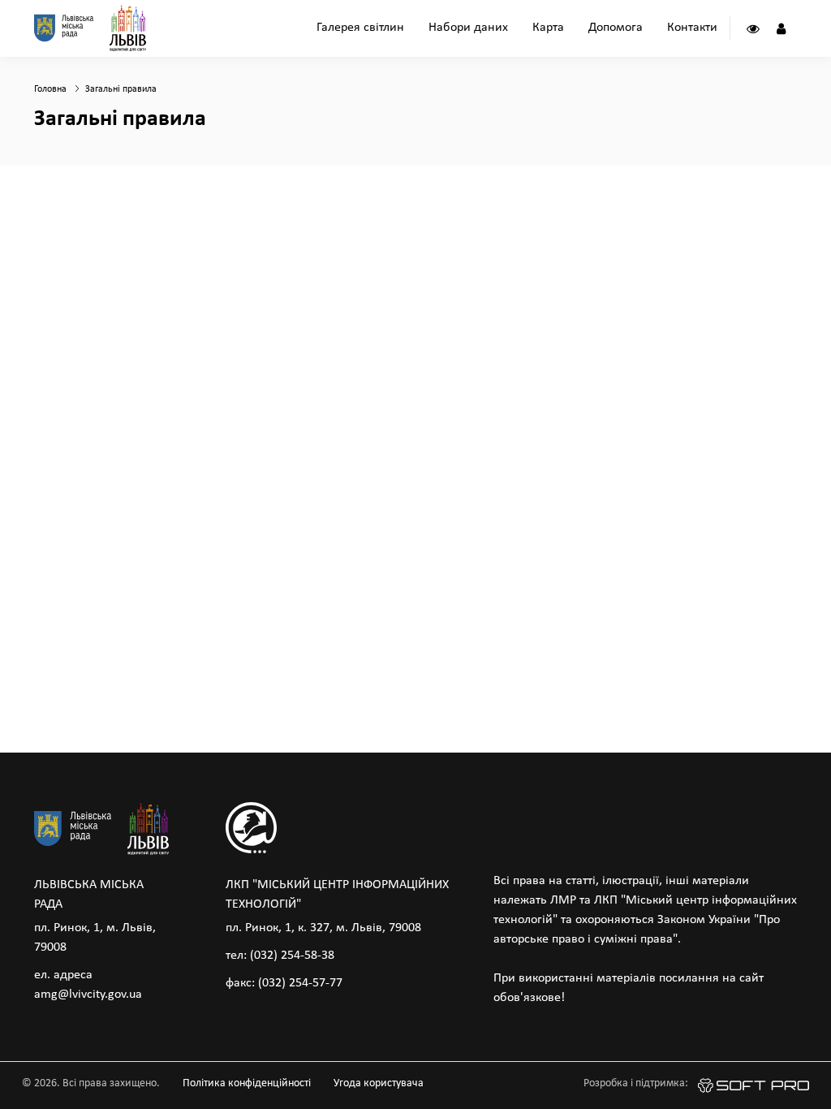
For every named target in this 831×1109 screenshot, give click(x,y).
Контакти (692, 27)
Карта (548, 27)
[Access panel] (752, 28)
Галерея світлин (360, 27)
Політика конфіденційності (247, 1084)
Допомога (615, 27)
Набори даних (468, 27)
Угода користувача (379, 1084)
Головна (50, 89)
